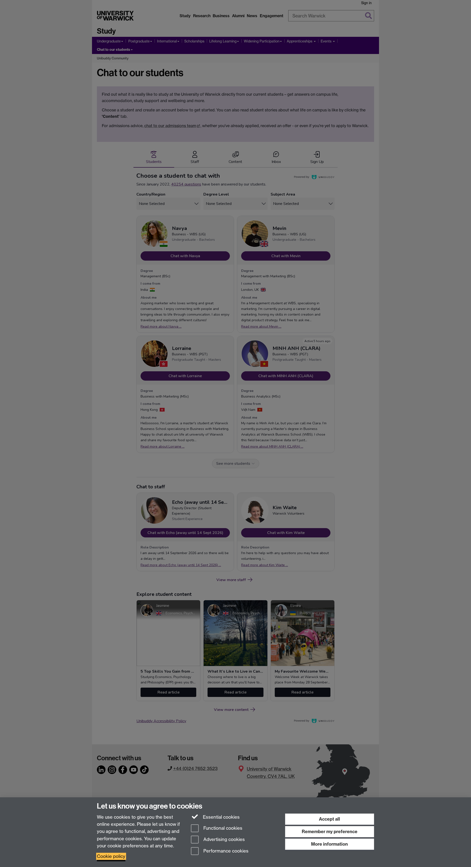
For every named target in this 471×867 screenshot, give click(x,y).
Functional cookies (222, 828)
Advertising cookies (223, 839)
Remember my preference (329, 831)
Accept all (329, 819)
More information (329, 844)
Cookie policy (111, 856)
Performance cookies (225, 851)
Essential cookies (221, 817)
